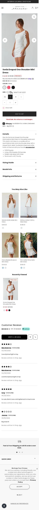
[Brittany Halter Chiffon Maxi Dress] (28, 205)
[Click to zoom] (34, 16)
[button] (7, 81)
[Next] (34, 40)
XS (5, 97)
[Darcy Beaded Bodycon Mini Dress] (10, 245)
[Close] (37, 467)
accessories (30, 147)
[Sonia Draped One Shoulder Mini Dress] (10, 289)
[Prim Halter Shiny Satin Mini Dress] (28, 245)
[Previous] (5, 40)
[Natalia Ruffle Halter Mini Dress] (10, 205)
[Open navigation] (5, 7)
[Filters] (30, 337)
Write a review (14, 337)
